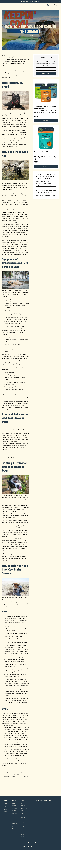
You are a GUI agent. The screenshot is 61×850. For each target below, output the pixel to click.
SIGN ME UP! (45, 73)
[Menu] (5, 5)
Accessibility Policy (24, 831)
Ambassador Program (24, 809)
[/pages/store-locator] (43, 807)
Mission (14, 816)
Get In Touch (22, 835)
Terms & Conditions (23, 826)
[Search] (48, 5)
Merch (5, 814)
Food (5, 804)
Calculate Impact (14, 809)
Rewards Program (23, 804)
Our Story (13, 820)
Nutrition (14, 813)
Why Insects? (14, 804)
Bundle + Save (6, 818)
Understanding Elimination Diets (45, 195)
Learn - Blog (14, 827)
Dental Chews (5, 810)
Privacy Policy (22, 821)
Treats (5, 806)
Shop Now (46, 120)
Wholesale (15, 824)
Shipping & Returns (23, 815)
